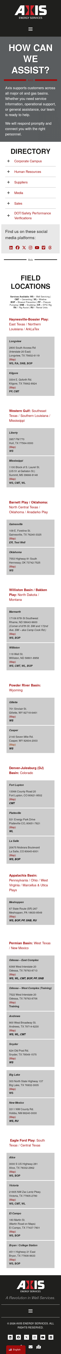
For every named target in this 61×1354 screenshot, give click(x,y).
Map (12, 744)
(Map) (12, 359)
